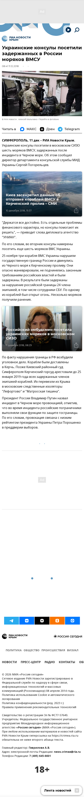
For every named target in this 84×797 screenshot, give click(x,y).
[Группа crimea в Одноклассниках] (57, 621)
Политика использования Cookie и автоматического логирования (38, 697)
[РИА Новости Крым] (16, 38)
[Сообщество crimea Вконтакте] (26, 621)
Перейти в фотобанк (49, 119)
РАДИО (50, 662)
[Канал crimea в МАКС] (72, 621)
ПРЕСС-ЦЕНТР (31, 662)
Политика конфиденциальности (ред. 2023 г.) (33, 703)
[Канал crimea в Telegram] (11, 621)
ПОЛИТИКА (14, 650)
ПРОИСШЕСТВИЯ (53, 650)
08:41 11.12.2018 (10, 66)
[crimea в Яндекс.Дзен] (42, 621)
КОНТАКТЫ (67, 662)
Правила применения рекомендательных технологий (39, 707)
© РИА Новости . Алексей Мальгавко (19, 119)
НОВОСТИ (9, 662)
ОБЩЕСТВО (31, 650)
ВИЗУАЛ (72, 650)
